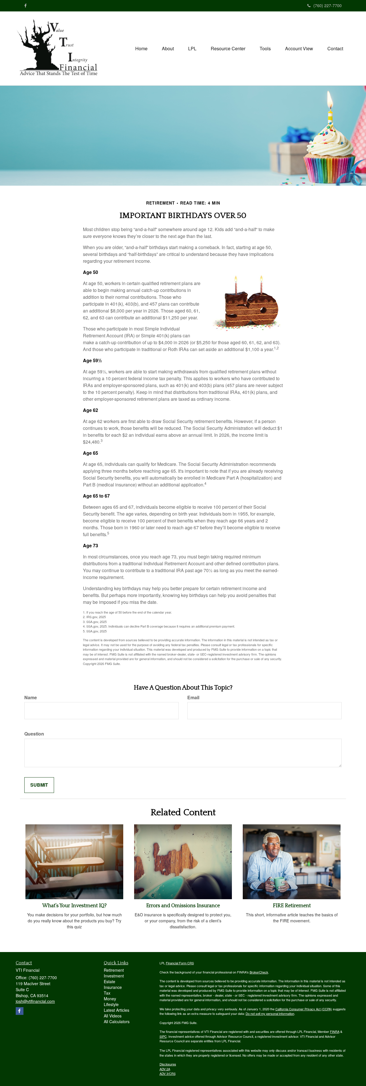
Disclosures (168, 1064)
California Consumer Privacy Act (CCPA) (303, 1009)
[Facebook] (25, 5)
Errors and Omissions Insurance (183, 906)
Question (34, 734)
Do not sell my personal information (270, 1013)
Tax (107, 993)
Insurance (113, 987)
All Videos (113, 1016)
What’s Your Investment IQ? (74, 906)
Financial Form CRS (180, 963)
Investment (114, 976)
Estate (109, 981)
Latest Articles (116, 1010)
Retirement (114, 970)
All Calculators (117, 1021)
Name (30, 697)
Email (193, 697)
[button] (168, 49)
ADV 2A (165, 1069)
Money (110, 998)
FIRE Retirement (292, 906)
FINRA (334, 1031)
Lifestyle (111, 1004)
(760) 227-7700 (327, 5)
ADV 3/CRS (168, 1073)
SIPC (163, 1036)
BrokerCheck (259, 972)
